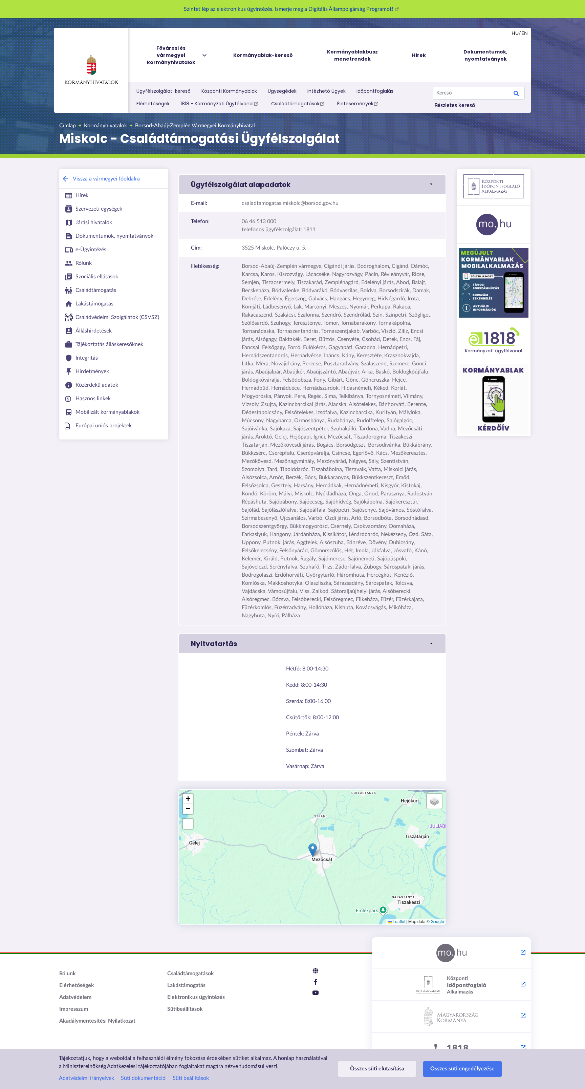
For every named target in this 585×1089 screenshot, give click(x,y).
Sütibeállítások (185, 1009)
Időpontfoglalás (374, 91)
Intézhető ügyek (326, 91)
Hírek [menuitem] (419, 55)
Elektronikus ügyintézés (196, 997)
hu (515, 33)
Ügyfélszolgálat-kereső (163, 91)
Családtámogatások (295, 103)
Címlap (67, 125)
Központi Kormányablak (229, 91)
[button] (312, 184)
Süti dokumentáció (143, 1078)
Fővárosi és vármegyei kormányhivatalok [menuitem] (171, 55)
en (524, 33)
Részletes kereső (454, 105)
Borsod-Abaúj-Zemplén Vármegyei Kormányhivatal (195, 125)
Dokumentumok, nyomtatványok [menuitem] (485, 55)
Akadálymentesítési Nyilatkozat (97, 1021)
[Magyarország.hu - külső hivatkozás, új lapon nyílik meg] (451, 953)
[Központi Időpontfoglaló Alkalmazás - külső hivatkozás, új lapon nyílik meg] (451, 985)
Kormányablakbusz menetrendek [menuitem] (352, 55)
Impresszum (73, 1009)
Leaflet (398, 921)
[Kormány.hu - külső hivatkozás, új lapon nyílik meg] (451, 1017)
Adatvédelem (75, 997)
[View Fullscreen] (188, 824)
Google (437, 921)
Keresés (516, 94)
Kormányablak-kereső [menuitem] (263, 55)
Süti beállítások (191, 1078)
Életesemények (355, 103)
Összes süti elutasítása (377, 1068)
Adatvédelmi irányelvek (86, 1078)
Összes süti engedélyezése (462, 1068)
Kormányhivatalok (91, 83)
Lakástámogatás (186, 985)
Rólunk (67, 973)
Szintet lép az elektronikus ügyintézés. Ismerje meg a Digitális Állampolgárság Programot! (289, 9)
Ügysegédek (282, 91)
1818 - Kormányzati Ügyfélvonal (217, 103)
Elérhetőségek (153, 103)
